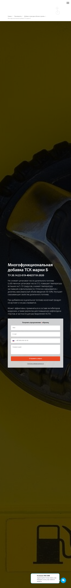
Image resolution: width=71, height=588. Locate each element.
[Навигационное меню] (68, 3)
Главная (10, 16)
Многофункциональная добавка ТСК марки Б (19, 18)
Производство (18, 16)
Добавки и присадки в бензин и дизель (34, 16)
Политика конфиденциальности (35, 363)
